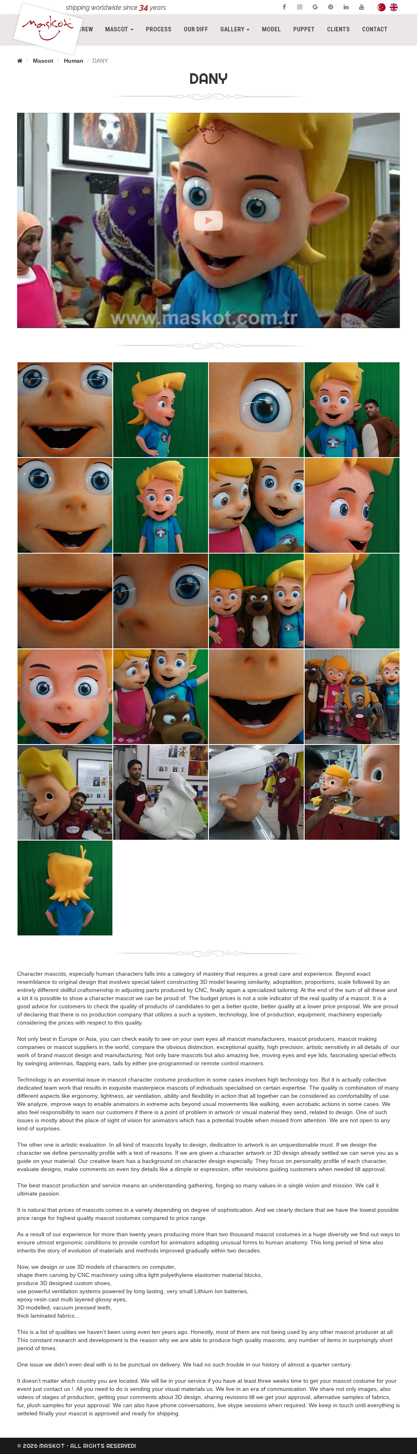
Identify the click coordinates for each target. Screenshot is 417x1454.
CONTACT (375, 29)
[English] (394, 7)
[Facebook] (284, 7)
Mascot (43, 60)
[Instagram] (299, 7)
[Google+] (315, 7)
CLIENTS (338, 29)
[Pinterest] (330, 7)
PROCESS (158, 29)
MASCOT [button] (122, 29)
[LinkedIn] (346, 7)
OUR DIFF (196, 29)
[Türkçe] (381, 7)
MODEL (271, 29)
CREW (85, 29)
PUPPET (304, 29)
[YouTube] (361, 7)
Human (73, 60)
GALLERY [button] (233, 29)
